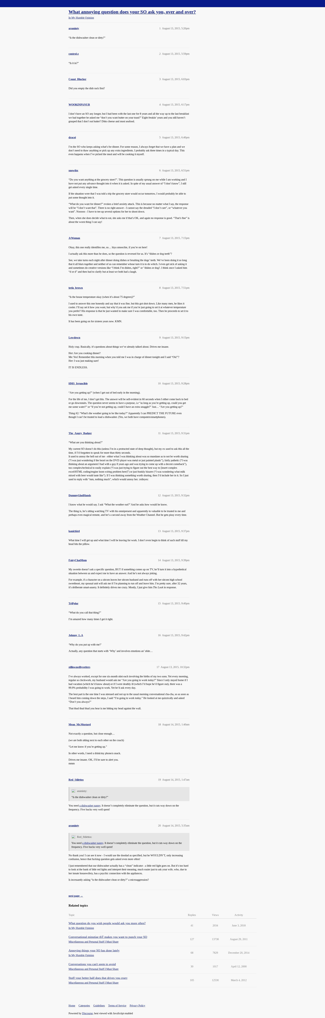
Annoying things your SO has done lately (94, 950)
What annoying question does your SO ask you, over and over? (132, 11)
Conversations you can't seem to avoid (92, 964)
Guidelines (99, 1005)
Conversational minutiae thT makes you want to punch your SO (108, 937)
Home (72, 1005)
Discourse (87, 1013)
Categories (84, 1005)
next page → (76, 895)
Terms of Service (117, 1005)
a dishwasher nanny (89, 805)
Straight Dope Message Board (18, 3)
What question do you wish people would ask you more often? (107, 923)
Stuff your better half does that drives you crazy (98, 978)
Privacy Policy (137, 1005)
